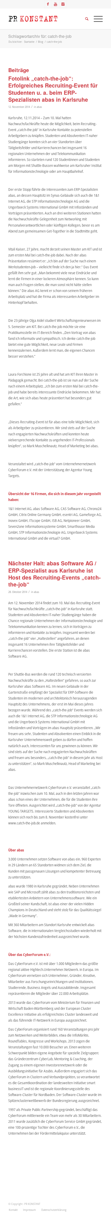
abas (39, 107)
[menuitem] (13, 1210)
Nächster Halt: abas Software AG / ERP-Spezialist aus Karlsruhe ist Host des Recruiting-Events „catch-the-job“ (54, 573)
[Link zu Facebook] (48, 4)
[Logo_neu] (46, 18)
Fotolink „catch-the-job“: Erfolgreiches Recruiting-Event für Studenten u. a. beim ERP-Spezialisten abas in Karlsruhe (53, 88)
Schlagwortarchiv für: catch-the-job (40, 36)
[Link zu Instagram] (63, 4)
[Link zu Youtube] (55, 4)
